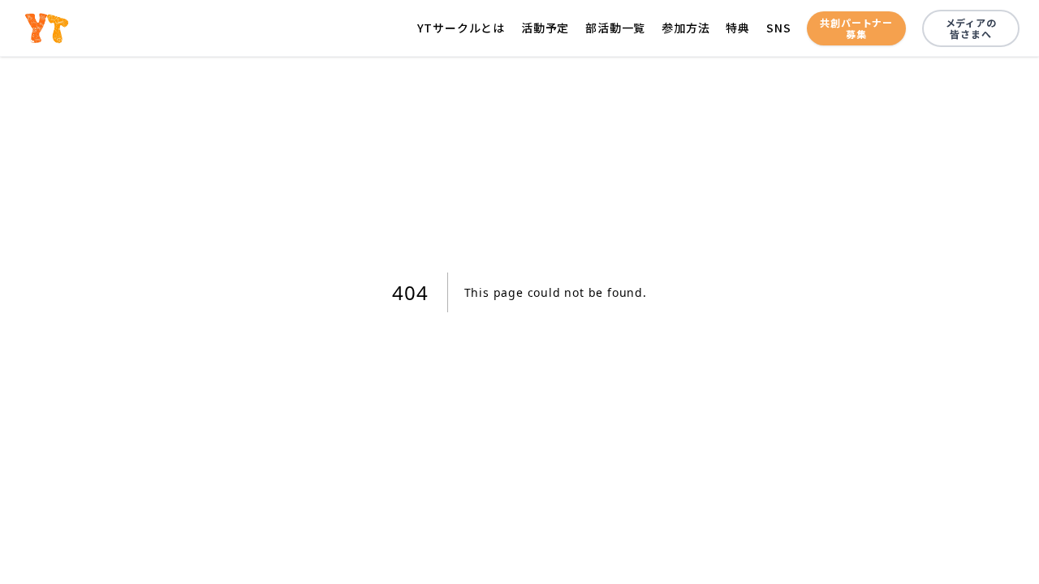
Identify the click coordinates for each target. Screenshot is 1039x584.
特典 (738, 27)
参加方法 (685, 27)
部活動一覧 (615, 27)
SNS (778, 27)
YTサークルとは (461, 27)
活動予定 (545, 27)
